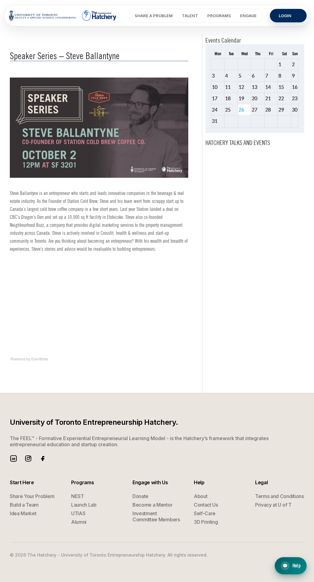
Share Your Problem (32, 496)
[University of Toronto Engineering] (42, 15)
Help (291, 566)
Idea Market (23, 513)
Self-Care (205, 513)
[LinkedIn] (13, 458)
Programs (219, 15)
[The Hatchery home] (99, 15)
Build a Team (24, 505)
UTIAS (78, 513)
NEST (77, 496)
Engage (248, 15)
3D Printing (206, 522)
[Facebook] (43, 458)
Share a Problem (154, 15)
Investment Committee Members (156, 516)
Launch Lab (84, 505)
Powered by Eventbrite (29, 359)
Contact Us (206, 505)
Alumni (78, 522)
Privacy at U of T (273, 505)
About (200, 496)
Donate (140, 496)
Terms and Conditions (279, 496)
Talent (190, 15)
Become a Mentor (152, 505)
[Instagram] (28, 458)
